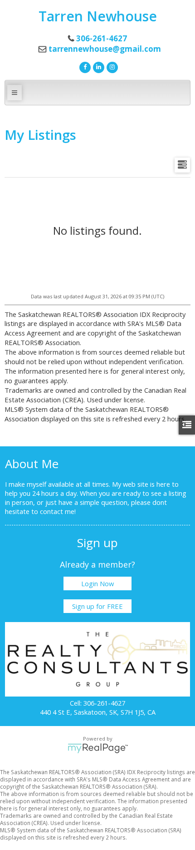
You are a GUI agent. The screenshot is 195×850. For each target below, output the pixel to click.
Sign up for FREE (97, 606)
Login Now (97, 583)
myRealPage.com (97, 748)
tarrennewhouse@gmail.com (105, 49)
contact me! (58, 511)
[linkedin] (97, 66)
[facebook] (84, 66)
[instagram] (111, 66)
